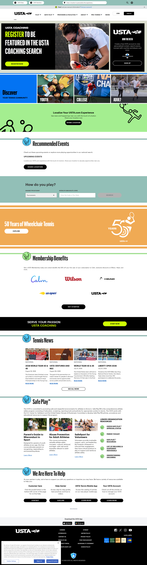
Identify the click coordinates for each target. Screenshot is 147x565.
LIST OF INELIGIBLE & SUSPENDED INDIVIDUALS (115, 448)
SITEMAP (85, 529)
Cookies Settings (11, 561)
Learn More (28, 455)
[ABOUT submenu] (87, 14)
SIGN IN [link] (129, 13)
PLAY (37, 14)
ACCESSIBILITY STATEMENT (86, 543)
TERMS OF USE (62, 540)
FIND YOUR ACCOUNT (85, 540)
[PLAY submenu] (40, 14)
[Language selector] (132, 2)
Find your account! (86, 7)
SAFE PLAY (48, 14)
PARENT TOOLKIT (113, 434)
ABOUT (83, 14)
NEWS (107, 14)
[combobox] (77, 195)
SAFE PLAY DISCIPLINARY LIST (62, 546)
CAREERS (62, 529)
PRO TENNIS (95, 14)
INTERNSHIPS (62, 533)
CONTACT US (62, 536)
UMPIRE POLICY (85, 533)
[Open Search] (127, 2)
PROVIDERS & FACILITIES (66, 14)
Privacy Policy (49, 557)
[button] (144, 7)
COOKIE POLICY (85, 546)
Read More (29, 383)
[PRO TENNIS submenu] (101, 14)
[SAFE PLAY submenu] (53, 14)
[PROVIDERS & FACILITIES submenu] (77, 14)
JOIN (118, 13)
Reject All (39, 561)
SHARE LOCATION (35, 166)
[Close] (58, 543)
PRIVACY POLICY (86, 536)
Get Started (73, 306)
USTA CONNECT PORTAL (62, 543)
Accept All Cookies (52, 561)
